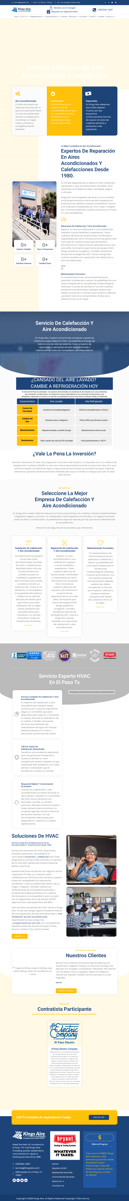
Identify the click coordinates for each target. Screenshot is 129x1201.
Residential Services (36, 16)
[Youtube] (112, 2)
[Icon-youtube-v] (22, 1180)
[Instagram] (108, 2)
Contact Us (109, 16)
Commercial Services (51, 16)
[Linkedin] (115, 2)
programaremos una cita (27, 923)
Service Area (72, 16)
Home (16, 16)
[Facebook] (14, 1180)
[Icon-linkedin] (26, 1180)
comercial (29, 856)
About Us (93, 16)
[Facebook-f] (105, 2)
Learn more (29, 625)
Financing (64, 16)
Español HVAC (24, 16)
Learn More (83, 16)
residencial (43, 856)
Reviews (102, 16)
